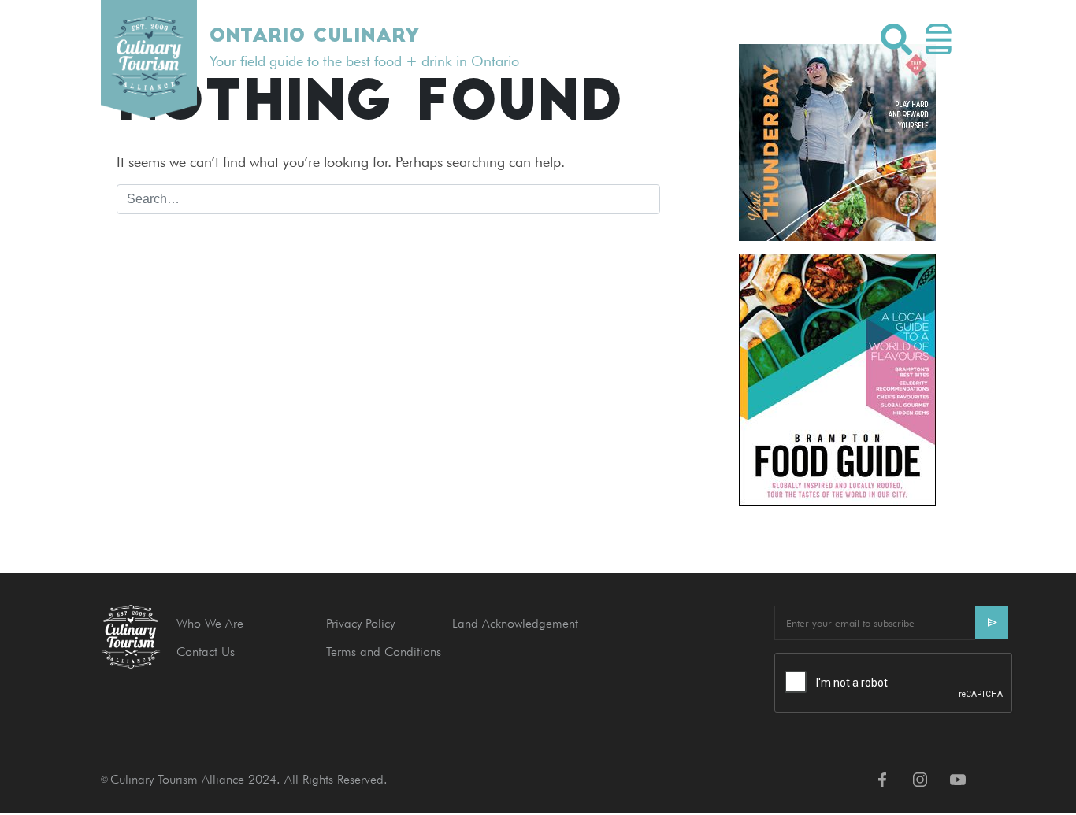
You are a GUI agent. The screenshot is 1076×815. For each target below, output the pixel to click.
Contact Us (205, 651)
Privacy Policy (360, 623)
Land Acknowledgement (515, 623)
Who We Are (209, 623)
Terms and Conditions (383, 651)
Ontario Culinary (314, 37)
